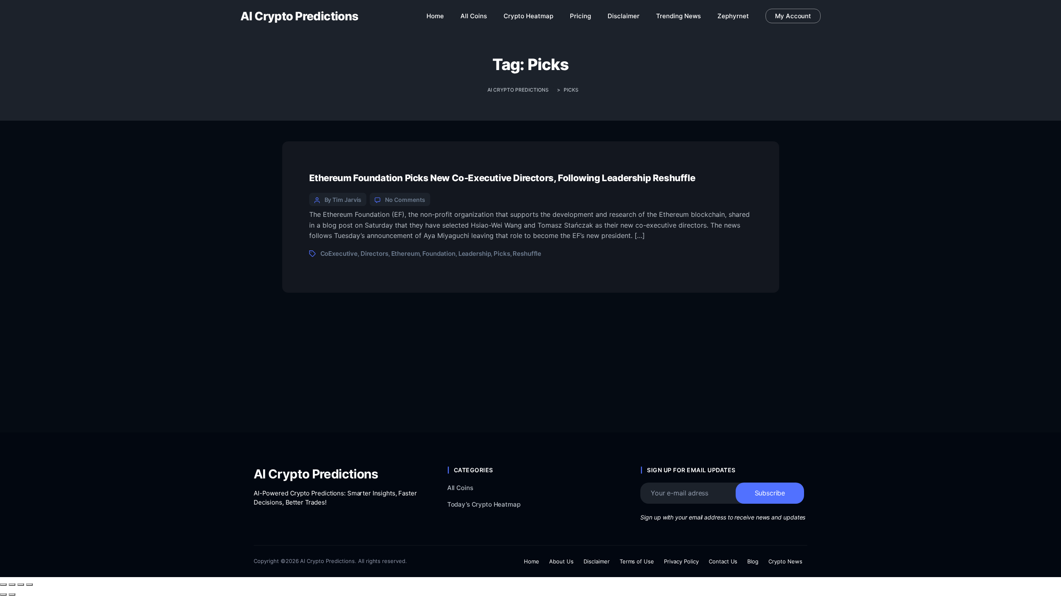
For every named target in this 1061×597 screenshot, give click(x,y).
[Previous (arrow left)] (3, 594)
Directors (374, 253)
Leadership (474, 253)
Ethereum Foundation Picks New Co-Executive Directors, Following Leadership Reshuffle (502, 177)
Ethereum (405, 253)
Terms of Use (637, 561)
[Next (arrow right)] (12, 594)
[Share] (20, 584)
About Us (561, 561)
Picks (502, 253)
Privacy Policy (681, 561)
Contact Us (723, 561)
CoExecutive (339, 253)
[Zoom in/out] (3, 584)
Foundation (438, 253)
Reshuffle (527, 253)
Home (531, 561)
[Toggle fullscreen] (12, 584)
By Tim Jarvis (343, 199)
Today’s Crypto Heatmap (484, 504)
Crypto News (785, 561)
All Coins (460, 488)
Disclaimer (597, 561)
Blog (752, 561)
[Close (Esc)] (29, 584)
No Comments (405, 199)
